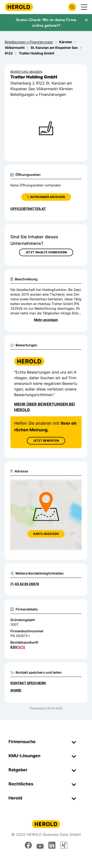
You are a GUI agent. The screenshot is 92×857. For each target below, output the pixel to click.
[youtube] (40, 845)
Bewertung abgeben (26, 71)
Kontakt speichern (28, 683)
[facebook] (28, 845)
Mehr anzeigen (46, 320)
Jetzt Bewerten (46, 440)
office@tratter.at (28, 209)
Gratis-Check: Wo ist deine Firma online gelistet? (46, 22)
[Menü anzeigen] (84, 7)
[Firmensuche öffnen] (72, 7)
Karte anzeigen (46, 534)
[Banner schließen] (86, 20)
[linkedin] (51, 845)
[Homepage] (19, 7)
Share (15, 690)
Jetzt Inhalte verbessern (46, 252)
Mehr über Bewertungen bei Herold (44, 407)
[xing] (63, 845)
